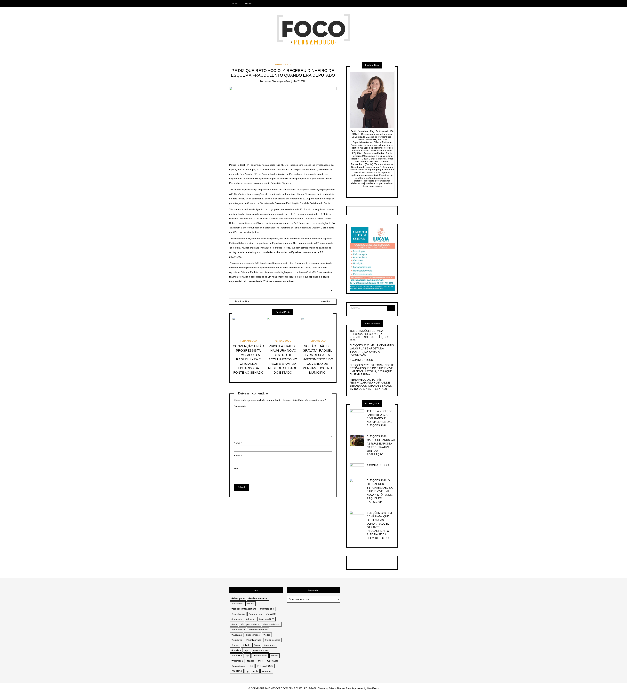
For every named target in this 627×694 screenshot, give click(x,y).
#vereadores (238, 666)
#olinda (246, 645)
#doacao (250, 619)
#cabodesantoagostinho (244, 608)
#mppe (235, 645)
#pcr (247, 650)
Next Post (326, 301)
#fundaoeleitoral (271, 624)
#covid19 (271, 614)
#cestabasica (238, 614)
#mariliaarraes (253, 640)
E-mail (238, 455)
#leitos (267, 635)
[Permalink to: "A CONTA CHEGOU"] (357, 468)
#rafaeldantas (260, 655)
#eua (234, 624)
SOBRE (248, 3)
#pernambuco (260, 650)
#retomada (237, 660)
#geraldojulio (238, 629)
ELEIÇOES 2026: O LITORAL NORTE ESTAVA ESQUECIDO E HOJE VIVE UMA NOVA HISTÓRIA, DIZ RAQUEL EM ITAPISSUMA (372, 370)
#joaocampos (253, 635)
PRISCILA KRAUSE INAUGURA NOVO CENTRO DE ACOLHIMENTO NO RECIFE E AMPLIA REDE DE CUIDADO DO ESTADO (282, 359)
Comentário (240, 406)
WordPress (373, 688)
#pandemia (269, 645)
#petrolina (237, 655)
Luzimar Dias (270, 81)
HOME (235, 3)
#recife (274, 655)
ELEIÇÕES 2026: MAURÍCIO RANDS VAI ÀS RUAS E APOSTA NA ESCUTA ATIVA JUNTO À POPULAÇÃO (372, 350)
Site (236, 468)
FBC (251, 666)
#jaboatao (237, 635)
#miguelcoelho (272, 640)
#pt (247, 655)
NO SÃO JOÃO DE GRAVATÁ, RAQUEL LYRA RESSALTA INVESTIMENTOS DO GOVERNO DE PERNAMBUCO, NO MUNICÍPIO (317, 359)
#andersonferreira (258, 598)
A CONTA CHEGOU (361, 360)
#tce (260, 660)
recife (255, 671)
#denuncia (237, 619)
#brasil (250, 603)
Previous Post (242, 301)
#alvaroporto (238, 598)
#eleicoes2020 (266, 619)
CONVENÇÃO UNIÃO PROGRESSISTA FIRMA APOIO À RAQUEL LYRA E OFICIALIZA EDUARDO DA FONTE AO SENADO (248, 359)
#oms (257, 645)
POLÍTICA (237, 671)
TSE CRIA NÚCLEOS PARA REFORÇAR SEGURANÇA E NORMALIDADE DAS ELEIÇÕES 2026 (369, 336)
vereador (266, 671)
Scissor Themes (337, 688)
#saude (250, 660)
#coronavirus (255, 614)
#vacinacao (272, 660)
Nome (237, 443)
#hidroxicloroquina (258, 629)
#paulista (236, 650)
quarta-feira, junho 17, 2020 (292, 81)
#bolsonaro (237, 603)
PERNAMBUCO (282, 64)
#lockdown (237, 640)
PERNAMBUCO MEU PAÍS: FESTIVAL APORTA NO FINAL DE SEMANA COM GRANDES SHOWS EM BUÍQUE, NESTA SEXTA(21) (371, 384)
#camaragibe (267, 608)
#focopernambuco (250, 624)
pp (247, 671)
